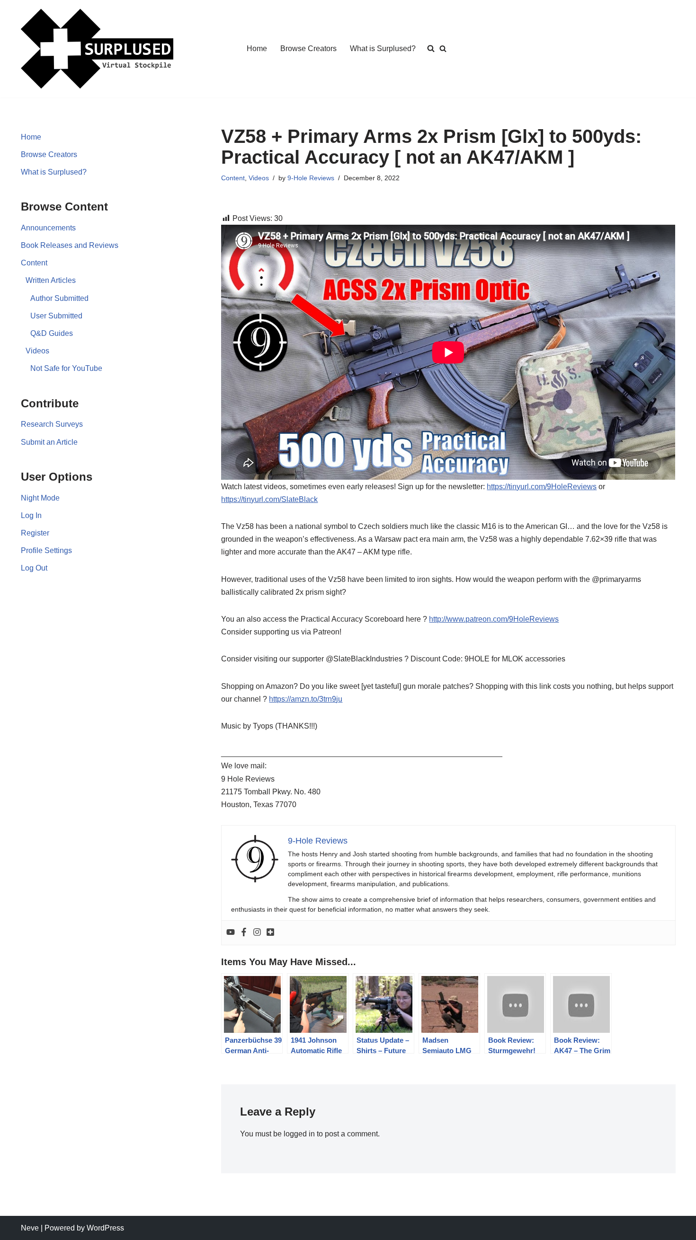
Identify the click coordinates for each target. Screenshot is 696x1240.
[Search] (442, 48)
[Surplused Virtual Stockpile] (97, 49)
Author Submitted (59, 298)
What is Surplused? (383, 48)
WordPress (105, 1228)
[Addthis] (270, 933)
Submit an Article (49, 442)
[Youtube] (230, 933)
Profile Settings (46, 550)
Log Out (34, 568)
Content (34, 263)
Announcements (48, 228)
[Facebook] (244, 933)
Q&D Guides (51, 333)
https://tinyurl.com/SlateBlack (269, 499)
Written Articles (51, 280)
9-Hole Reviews (310, 178)
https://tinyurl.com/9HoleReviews (542, 487)
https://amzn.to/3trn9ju (305, 699)
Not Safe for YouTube (66, 368)
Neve (30, 1228)
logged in (299, 1134)
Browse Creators (308, 48)
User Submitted (56, 316)
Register (35, 533)
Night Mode (40, 498)
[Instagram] (257, 933)
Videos (37, 351)
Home (257, 48)
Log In (31, 515)
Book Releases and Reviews (69, 245)
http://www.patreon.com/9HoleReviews (494, 619)
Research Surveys (52, 424)
